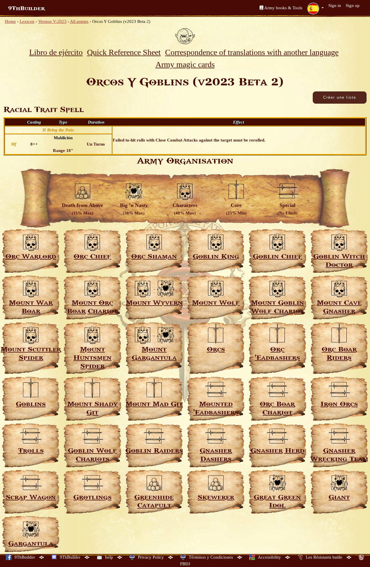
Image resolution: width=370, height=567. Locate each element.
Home (10, 21)
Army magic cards (185, 64)
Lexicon (27, 21)
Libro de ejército (56, 52)
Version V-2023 (52, 21)
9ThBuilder (26, 8)
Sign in (334, 5)
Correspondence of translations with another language (251, 52)
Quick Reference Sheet (124, 52)
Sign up (353, 5)
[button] (315, 8)
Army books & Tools (282, 7)
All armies (79, 21)
